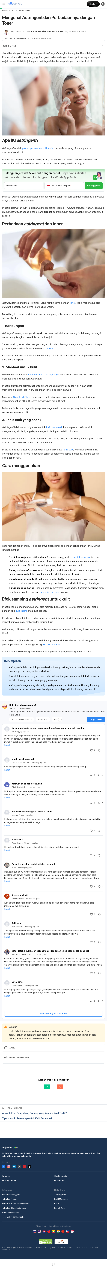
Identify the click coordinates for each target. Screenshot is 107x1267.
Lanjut (7, 745)
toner (72, 302)
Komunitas (59, 1180)
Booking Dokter (9, 1180)
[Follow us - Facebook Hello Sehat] (3, 1166)
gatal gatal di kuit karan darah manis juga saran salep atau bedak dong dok (50, 951)
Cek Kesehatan (61, 1176)
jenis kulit (68, 449)
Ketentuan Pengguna (11, 1194)
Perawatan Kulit (25, 11)
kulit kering (21, 610)
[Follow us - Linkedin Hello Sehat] (14, 1166)
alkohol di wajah (51, 644)
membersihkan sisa (42, 374)
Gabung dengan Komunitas (53, 1013)
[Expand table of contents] (53, 45)
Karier (56, 1203)
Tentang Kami (60, 1194)
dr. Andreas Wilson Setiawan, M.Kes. (47, 31)
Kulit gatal (17, 923)
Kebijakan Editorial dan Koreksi (15, 1203)
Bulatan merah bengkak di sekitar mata (32, 811)
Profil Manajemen (61, 1199)
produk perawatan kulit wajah (38, 148)
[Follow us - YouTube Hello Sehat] (24, 1166)
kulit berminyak (54, 427)
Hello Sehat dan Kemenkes (13, 1217)
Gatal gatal (17, 982)
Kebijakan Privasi (9, 1199)
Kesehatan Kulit (8, 11)
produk (81, 557)
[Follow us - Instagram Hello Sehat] (8, 1166)
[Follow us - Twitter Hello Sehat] (19, 1166)
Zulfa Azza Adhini (19, 38)
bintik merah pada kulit (23, 759)
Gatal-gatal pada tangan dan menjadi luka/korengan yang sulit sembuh (48, 728)
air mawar (48, 348)
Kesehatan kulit (20, 895)
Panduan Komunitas (10, 1212)
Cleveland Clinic (21, 397)
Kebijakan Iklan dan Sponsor (14, 1208)
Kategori (6, 1176)
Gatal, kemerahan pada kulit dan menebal (33, 864)
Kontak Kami (59, 1208)
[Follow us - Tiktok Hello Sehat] (29, 1166)
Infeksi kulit (17, 839)
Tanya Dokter (96, 719)
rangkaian (50, 592)
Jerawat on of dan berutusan (27, 783)
